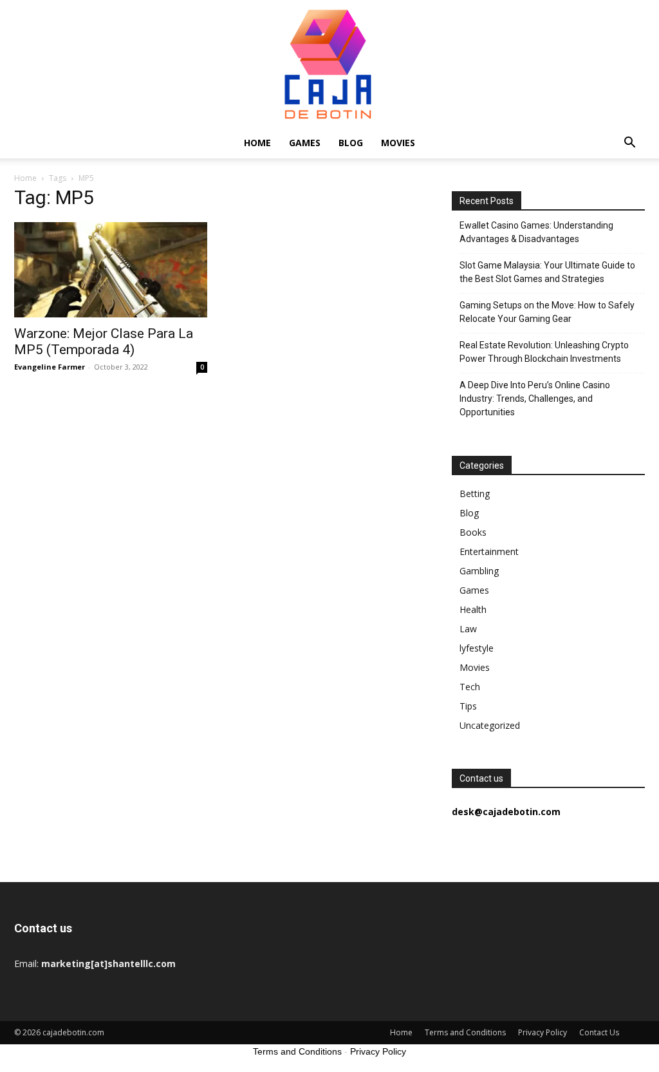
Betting (474, 493)
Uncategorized (489, 725)
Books (473, 532)
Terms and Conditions (465, 1032)
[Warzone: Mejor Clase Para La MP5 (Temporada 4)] (110, 269)
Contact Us (599, 1032)
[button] (629, 144)
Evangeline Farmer (49, 366)
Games (304, 142)
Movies (398, 142)
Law (468, 629)
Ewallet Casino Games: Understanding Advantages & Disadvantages (536, 232)
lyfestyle (476, 648)
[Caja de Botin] (329, 63)
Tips (468, 706)
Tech (469, 687)
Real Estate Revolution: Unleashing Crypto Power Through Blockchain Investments (544, 352)
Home (257, 142)
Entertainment (489, 551)
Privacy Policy (542, 1032)
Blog (351, 142)
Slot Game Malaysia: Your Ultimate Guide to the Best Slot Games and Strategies (547, 272)
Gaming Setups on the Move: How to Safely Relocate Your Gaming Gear (547, 312)
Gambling (479, 571)
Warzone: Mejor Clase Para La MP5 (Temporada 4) (103, 341)
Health (473, 609)
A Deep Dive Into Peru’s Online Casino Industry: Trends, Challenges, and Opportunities (534, 398)
